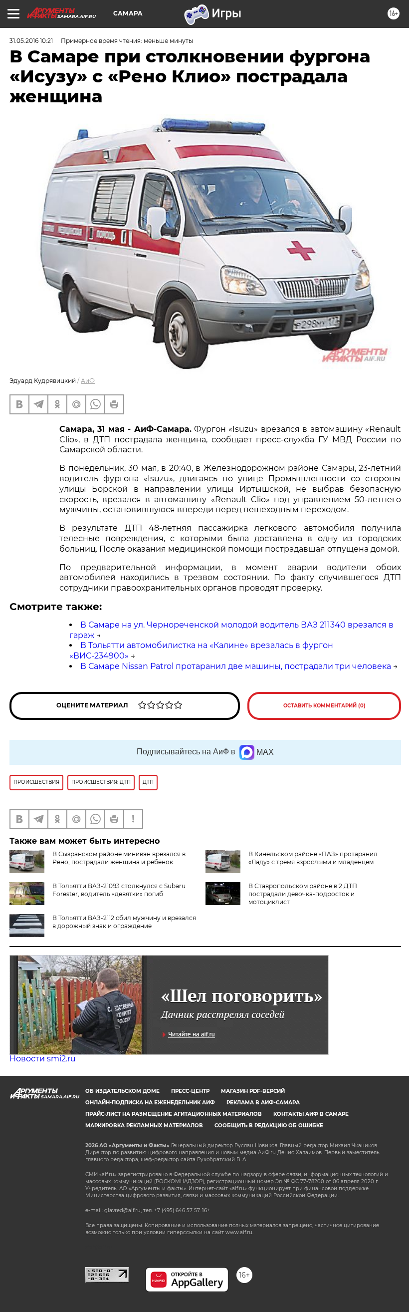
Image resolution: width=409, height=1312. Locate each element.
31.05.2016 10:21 (31, 40)
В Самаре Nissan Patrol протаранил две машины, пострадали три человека (235, 666)
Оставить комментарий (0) (324, 705)
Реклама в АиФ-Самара (263, 1102)
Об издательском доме (122, 1091)
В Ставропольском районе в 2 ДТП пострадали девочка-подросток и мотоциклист (302, 894)
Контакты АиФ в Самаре (311, 1114)
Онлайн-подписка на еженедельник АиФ (150, 1102)
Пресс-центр (190, 1091)
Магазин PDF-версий (253, 1091)
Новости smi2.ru (42, 1058)
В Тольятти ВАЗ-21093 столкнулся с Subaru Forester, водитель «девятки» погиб (119, 890)
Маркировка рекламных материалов (144, 1125)
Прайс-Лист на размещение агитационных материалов (173, 1114)
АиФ (88, 380)
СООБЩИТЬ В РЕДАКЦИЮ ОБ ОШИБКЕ (268, 1125)
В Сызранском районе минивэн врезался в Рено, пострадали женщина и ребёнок (119, 858)
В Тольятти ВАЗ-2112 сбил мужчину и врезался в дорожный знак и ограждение (124, 922)
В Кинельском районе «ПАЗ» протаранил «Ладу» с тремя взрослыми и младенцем (313, 858)
